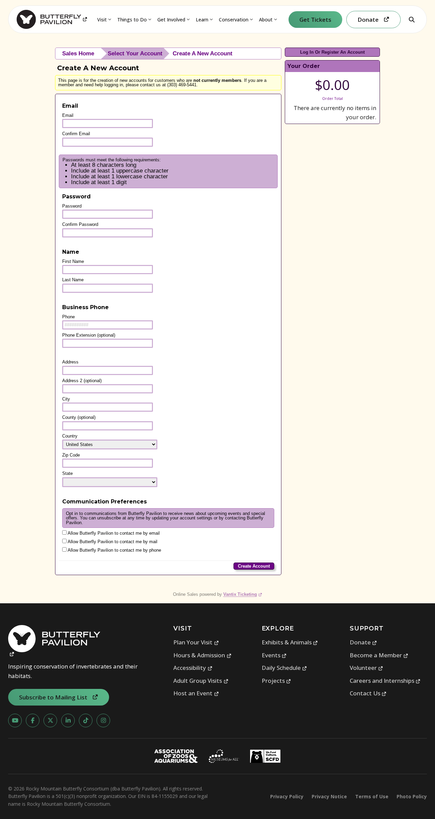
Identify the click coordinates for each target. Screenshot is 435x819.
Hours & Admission (202, 655)
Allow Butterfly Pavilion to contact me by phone (114, 550)
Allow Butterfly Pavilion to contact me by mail (112, 541)
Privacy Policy (286, 796)
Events (274, 655)
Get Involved (171, 19)
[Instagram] (103, 720)
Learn (202, 19)
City (66, 399)
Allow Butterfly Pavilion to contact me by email (113, 533)
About (266, 19)
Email (67, 115)
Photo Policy (412, 796)
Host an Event (196, 693)
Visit (102, 19)
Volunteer (366, 668)
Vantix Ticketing (242, 594)
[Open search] (411, 19)
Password (72, 206)
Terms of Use (371, 796)
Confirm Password (80, 224)
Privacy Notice (329, 796)
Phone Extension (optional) (88, 335)
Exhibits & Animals (290, 642)
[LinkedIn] (68, 720)
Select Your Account (135, 53)
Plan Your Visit (196, 642)
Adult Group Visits (200, 680)
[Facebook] (32, 720)
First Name (73, 261)
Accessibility (192, 668)
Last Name (73, 279)
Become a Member (379, 655)
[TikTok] (85, 720)
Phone (68, 316)
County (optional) (78, 417)
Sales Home (78, 53)
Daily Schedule (284, 668)
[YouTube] (15, 720)
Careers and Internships (385, 680)
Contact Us (368, 693)
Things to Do (132, 19)
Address (70, 361)
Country (69, 436)
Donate (363, 642)
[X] (50, 720)
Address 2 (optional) (82, 380)
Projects (276, 680)
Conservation (233, 19)
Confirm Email (76, 133)
